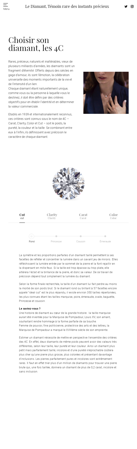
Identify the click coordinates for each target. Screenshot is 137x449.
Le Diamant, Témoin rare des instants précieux (67, 6)
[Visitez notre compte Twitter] (125, 7)
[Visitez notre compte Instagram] (132, 7)
